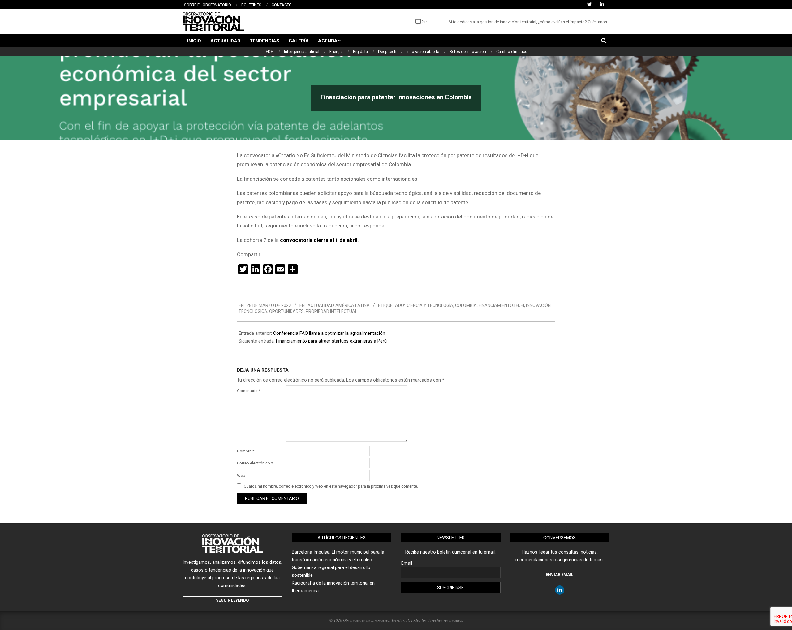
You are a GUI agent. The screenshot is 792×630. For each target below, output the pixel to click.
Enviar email (559, 574)
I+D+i (519, 305)
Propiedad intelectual (331, 311)
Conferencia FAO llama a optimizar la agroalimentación (329, 333)
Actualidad (321, 305)
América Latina (352, 305)
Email (406, 563)
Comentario (248, 390)
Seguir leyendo (232, 600)
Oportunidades (286, 311)
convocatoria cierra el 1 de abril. (319, 240)
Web (241, 475)
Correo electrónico (255, 463)
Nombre (245, 451)
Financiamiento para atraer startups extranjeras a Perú (331, 341)
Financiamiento (496, 305)
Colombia (466, 305)
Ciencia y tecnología (430, 305)
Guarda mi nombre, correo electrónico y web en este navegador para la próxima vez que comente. (331, 486)
